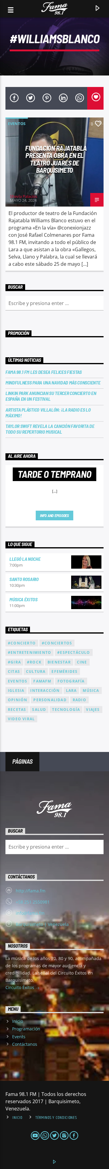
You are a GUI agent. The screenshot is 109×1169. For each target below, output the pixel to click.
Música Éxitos (23, 599)
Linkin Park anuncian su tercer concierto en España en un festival (50, 396)
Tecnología (66, 709)
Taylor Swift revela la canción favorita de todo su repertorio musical (49, 429)
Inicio (17, 1021)
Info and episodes (54, 515)
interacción (45, 690)
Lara (71, 690)
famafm (42, 681)
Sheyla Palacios (23, 196)
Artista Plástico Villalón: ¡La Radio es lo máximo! (48, 412)
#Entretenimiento (29, 652)
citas (14, 671)
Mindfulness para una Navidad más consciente (52, 382)
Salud (39, 709)
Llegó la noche (25, 559)
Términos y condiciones (56, 1117)
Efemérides (64, 671)
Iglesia (16, 690)
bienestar (59, 662)
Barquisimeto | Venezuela (42, 924)
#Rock (34, 662)
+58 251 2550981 (33, 902)
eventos (17, 681)
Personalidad (49, 699)
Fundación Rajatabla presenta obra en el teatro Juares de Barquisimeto (56, 159)
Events (18, 1036)
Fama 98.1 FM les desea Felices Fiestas (43, 372)
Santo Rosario (24, 579)
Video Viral (21, 718)
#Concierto (22, 643)
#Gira (14, 662)
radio (79, 699)
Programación (26, 1029)
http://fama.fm (30, 891)
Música (91, 690)
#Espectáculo (73, 652)
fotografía (71, 681)
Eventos (16, 123)
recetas (17, 709)
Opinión (17, 699)
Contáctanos (24, 1044)
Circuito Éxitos (20, 987)
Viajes (93, 709)
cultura (35, 671)
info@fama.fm (30, 913)
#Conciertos (57, 643)
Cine (82, 662)
